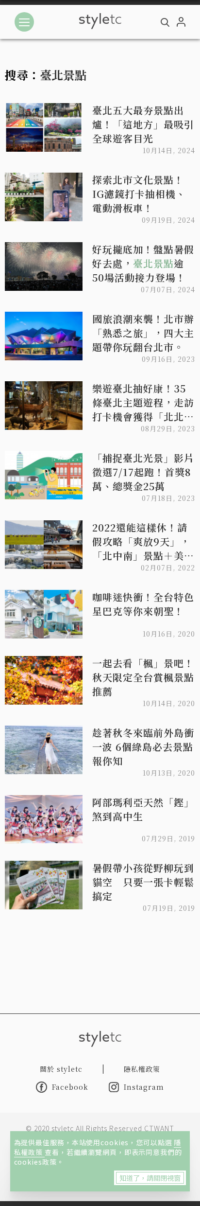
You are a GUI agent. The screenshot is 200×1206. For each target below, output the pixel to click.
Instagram (144, 1087)
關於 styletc (61, 1069)
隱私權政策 (142, 1069)
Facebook (70, 1087)
